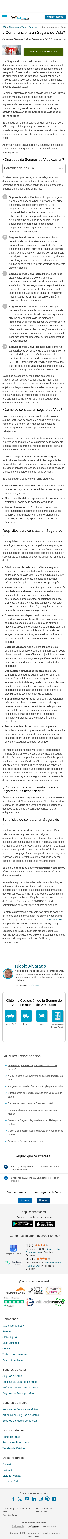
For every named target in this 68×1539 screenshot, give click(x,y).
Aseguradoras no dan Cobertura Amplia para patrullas (35, 1086)
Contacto (7, 1348)
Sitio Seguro (9, 1337)
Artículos (25, 1200)
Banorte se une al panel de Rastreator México (31, 1103)
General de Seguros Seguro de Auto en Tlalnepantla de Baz (34, 1122)
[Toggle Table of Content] (58, 168)
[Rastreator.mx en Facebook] (13, 1499)
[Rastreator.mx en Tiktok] (54, 1498)
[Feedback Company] (13, 1263)
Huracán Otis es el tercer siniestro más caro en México (32, 1112)
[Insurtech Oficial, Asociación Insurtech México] (30, 1302)
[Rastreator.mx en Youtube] (27, 1498)
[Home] (4, 27)
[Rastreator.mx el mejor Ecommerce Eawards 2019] (53, 1290)
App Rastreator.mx (34, 1212)
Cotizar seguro (55, 17)
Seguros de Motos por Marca (19, 1420)
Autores (7, 1331)
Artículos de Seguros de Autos (20, 1387)
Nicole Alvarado (30, 966)
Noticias (43, 1200)
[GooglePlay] (22, 1223)
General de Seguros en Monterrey (25, 1141)
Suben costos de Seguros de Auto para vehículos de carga (35, 1095)
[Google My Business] (13, 1249)
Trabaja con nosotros (14, 1354)
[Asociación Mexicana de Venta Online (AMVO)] (50, 1302)
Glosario (7, 1464)
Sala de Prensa (11, 1475)
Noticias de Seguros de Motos (20, 1409)
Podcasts (7, 1469)
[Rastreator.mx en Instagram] (41, 1499)
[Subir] (62, 1533)
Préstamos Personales (15, 1442)
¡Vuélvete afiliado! (12, 1359)
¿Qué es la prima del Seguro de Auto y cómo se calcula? (32, 1067)
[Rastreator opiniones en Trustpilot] (14, 1302)
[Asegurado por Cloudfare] (16, 1290)
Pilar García (33, 985)
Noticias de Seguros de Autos (19, 1381)
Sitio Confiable (10, 1342)
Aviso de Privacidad (44, 1508)
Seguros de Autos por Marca (19, 1393)
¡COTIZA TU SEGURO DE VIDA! (43, 52)
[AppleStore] (45, 1224)
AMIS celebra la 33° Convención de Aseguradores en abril (35, 1077)
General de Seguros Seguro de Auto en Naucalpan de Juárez (35, 1132)
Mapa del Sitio (10, 1481)
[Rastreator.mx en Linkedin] (34, 1498)
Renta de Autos (11, 1436)
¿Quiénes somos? (13, 1325)
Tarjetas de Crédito (13, 1448)
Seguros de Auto (12, 1376)
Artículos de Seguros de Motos (20, 1415)
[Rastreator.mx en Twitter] (20, 1498)
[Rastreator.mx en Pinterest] (47, 1498)
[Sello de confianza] (35, 1290)
